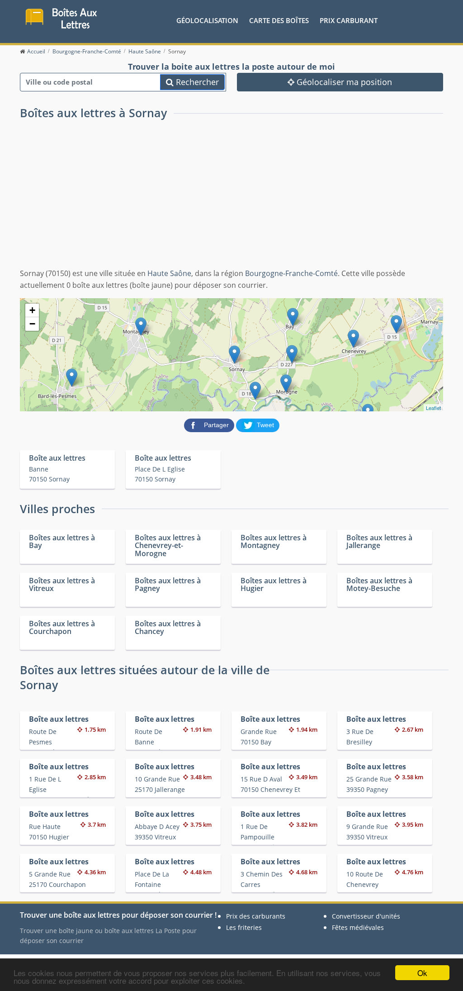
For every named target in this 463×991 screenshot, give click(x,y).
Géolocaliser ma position (343, 81)
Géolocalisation (207, 20)
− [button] (32, 323)
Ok (422, 972)
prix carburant (349, 20)
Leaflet (433, 407)
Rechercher (196, 81)
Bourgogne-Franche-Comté (291, 273)
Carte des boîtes (279, 20)
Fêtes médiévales (358, 927)
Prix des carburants (255, 916)
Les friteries (244, 927)
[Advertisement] (231, 200)
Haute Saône (169, 273)
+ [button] (32, 310)
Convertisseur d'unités (366, 916)
